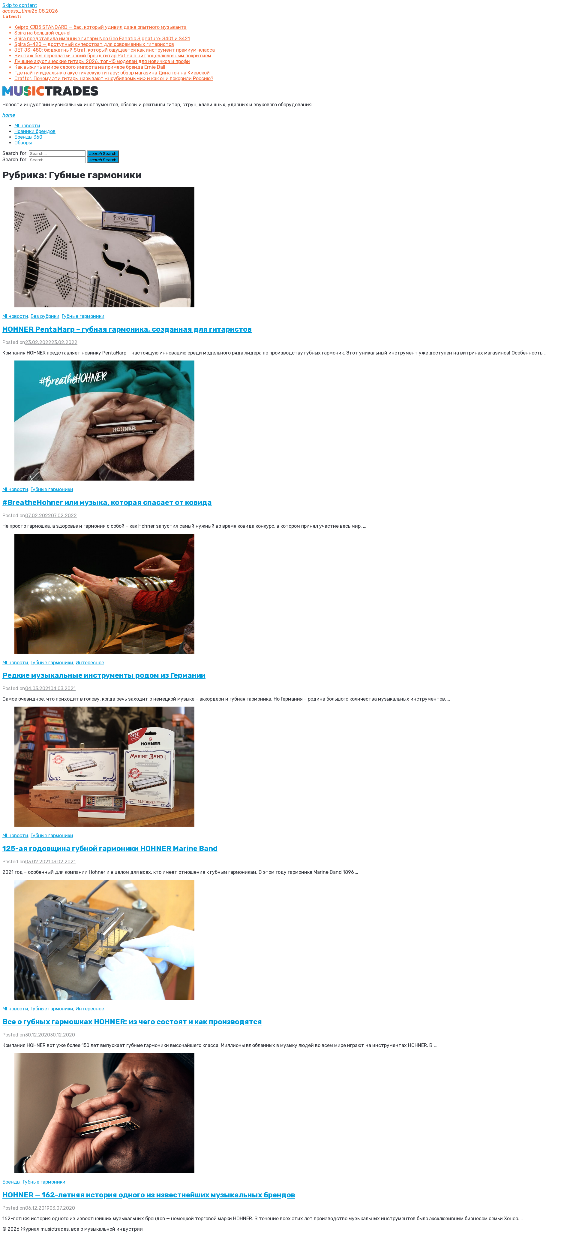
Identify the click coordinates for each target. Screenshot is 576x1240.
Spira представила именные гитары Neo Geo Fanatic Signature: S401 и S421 (102, 38)
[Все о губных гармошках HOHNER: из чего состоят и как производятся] (104, 998)
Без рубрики (45, 316)
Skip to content (19, 5)
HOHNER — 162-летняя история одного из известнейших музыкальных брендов (148, 1195)
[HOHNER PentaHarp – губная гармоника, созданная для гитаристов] (104, 306)
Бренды (11, 1182)
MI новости (27, 125)
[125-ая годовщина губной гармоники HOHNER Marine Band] (104, 825)
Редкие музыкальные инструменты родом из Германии (104, 675)
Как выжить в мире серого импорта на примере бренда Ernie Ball (89, 67)
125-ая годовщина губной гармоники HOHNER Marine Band (110, 848)
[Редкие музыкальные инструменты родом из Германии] (104, 652)
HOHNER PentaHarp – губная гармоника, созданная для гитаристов (127, 329)
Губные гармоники (83, 316)
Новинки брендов (35, 131)
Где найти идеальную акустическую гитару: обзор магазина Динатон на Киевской (112, 73)
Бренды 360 (28, 137)
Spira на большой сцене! (42, 33)
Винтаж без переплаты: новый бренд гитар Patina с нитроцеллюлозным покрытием (112, 56)
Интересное (90, 662)
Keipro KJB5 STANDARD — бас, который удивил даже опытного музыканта (100, 27)
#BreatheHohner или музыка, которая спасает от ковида (107, 502)
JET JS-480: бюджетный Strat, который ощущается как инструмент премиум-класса (114, 50)
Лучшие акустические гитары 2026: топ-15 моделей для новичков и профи (102, 61)
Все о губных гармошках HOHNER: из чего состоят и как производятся (132, 1022)
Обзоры (23, 143)
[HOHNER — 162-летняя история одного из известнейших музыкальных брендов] (104, 1171)
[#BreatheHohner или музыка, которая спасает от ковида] (104, 479)
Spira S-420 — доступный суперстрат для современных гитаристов (94, 44)
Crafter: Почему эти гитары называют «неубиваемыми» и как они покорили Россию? (113, 78)
